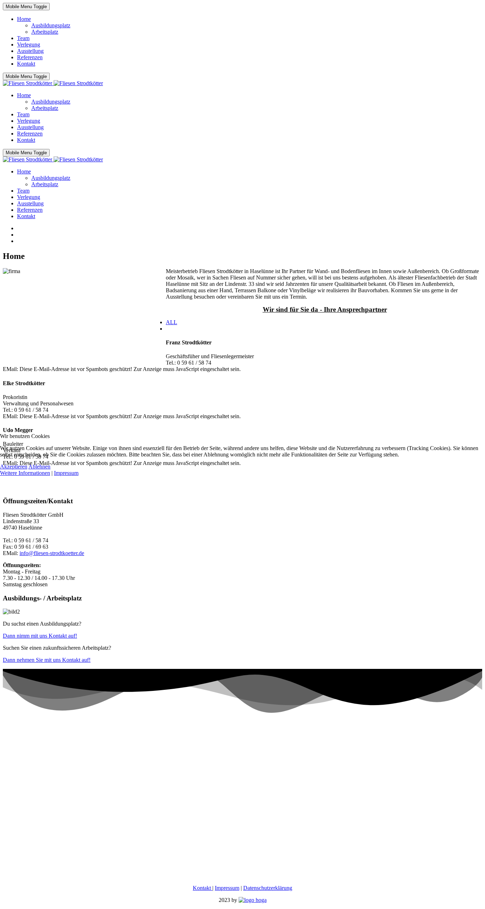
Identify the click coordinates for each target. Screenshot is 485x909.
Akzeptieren (13, 467)
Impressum (66, 473)
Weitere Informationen (25, 473)
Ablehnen (39, 467)
